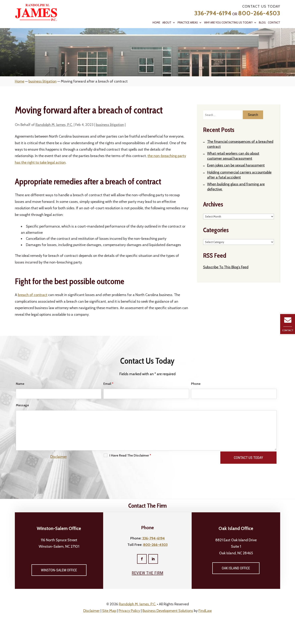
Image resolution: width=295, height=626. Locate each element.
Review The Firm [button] (147, 573)
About (166, 22)
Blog (262, 22)
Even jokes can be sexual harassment (236, 165)
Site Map (109, 611)
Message (22, 405)
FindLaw (205, 611)
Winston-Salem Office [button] (59, 570)
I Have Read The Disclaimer (130, 455)
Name (20, 384)
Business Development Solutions (167, 611)
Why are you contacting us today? (228, 22)
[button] (291, 597)
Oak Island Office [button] (236, 568)
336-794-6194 (212, 13)
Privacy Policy (129, 611)
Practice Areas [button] (188, 22)
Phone (195, 384)
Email (108, 384)
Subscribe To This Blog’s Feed (225, 267)
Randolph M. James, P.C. (54, 125)
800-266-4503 (259, 13)
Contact (274, 22)
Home (156, 22)
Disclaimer (58, 456)
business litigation (110, 125)
